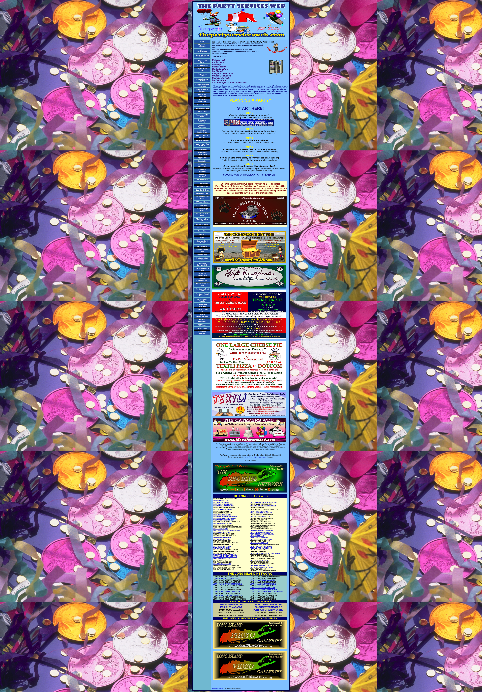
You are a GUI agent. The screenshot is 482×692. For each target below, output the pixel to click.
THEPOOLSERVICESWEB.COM (261, 539)
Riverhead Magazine (202, 332)
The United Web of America (202, 295)
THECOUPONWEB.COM (221, 532)
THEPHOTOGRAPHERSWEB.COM (262, 534)
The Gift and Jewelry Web (202, 274)
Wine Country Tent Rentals (202, 145)
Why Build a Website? (202, 46)
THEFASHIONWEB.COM (221, 539)
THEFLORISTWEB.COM (221, 548)
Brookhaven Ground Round (202, 153)
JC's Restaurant (202, 65)
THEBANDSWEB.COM (221, 502)
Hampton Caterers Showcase (202, 85)
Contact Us (202, 231)
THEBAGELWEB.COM (220, 501)
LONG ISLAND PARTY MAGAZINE (263, 584)
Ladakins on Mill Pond (202, 116)
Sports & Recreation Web (202, 279)
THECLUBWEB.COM (220, 529)
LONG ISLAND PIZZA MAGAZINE (262, 588)
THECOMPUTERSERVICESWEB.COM (226, 530)
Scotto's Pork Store (202, 61)
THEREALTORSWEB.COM (259, 543)
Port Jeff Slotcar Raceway (202, 136)
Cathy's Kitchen (202, 205)
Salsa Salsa (202, 161)
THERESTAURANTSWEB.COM (261, 546)
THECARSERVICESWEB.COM (223, 520)
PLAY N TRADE (202, 105)
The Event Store (202, 187)
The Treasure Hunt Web (202, 290)
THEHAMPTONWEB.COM (222, 564)
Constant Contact (202, 328)
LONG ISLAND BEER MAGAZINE (225, 578)
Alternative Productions (202, 95)
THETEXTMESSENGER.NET (260, 560)
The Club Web (202, 255)
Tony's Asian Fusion (202, 75)
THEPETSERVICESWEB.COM (260, 532)
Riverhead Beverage (202, 170)
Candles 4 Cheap (202, 224)
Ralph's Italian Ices (202, 69)
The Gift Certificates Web (202, 315)
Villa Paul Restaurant (202, 126)
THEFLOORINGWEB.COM (222, 546)
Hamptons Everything (202, 165)
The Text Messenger (202, 320)
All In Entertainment (202, 51)
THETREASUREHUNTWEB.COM (261, 567)
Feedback (202, 234)
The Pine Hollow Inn (202, 220)
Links (202, 238)
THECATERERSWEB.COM (222, 523)
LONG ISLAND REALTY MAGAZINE (263, 590)
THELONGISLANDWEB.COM (260, 516)
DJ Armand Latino (202, 202)
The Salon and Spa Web (202, 269)
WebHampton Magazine (202, 300)
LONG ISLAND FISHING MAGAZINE (226, 591)
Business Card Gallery (202, 242)
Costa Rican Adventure (202, 100)
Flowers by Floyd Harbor (202, 209)
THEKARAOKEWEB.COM (259, 511)
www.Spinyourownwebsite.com (256, 457)
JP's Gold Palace (202, 183)
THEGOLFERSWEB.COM (221, 558)
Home (202, 41)
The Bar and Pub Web (202, 259)
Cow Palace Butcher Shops (202, 131)
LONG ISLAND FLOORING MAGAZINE (227, 595)
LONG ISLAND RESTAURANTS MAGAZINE (266, 591)
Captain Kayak (202, 111)
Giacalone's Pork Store (202, 215)
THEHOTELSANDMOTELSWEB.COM (263, 506)
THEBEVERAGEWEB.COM (222, 509)
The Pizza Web (202, 246)
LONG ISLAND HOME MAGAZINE (263, 580)
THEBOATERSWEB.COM (222, 515)
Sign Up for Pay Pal (202, 310)
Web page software (217, 688)
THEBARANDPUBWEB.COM (223, 504)
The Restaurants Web (202, 250)
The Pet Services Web (202, 285)
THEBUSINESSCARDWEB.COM (224, 518)
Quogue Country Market (202, 80)
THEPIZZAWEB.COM (257, 536)
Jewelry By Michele (202, 175)
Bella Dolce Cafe (202, 193)
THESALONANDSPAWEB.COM (261, 548)
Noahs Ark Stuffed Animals (202, 56)
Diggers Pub (202, 158)
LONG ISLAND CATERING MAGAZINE (227, 584)
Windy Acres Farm (202, 108)
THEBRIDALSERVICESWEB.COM (225, 516)
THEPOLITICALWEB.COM (259, 537)
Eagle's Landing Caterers (202, 90)
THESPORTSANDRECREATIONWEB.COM (265, 553)
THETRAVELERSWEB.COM (259, 565)
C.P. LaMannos (202, 149)
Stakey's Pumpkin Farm (202, 197)
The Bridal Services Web (202, 264)
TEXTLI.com (202, 325)
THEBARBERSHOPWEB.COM (223, 506)
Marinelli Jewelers (202, 141)
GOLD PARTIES (202, 180)
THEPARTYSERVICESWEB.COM (261, 530)
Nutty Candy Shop (202, 190)
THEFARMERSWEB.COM (222, 537)
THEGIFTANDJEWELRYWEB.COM (225, 555)
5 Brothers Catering (202, 121)
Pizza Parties (202, 227)
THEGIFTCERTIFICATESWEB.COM (225, 557)
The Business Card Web (202, 305)
